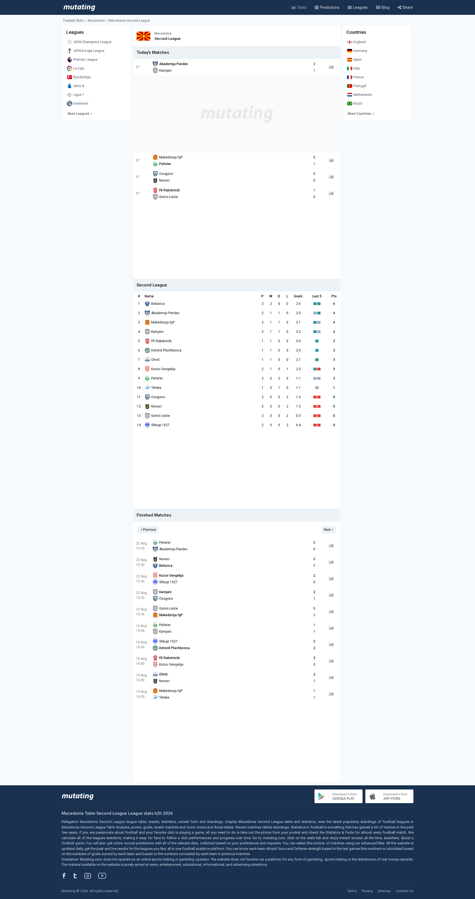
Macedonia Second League (129, 21)
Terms (352, 891)
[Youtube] (104, 875)
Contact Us (404, 891)
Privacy (367, 891)
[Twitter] (79, 875)
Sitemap (384, 891)
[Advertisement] (236, 114)
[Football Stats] (79, 7)
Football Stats (73, 21)
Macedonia (96, 21)
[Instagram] (92, 875)
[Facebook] (67, 875)
